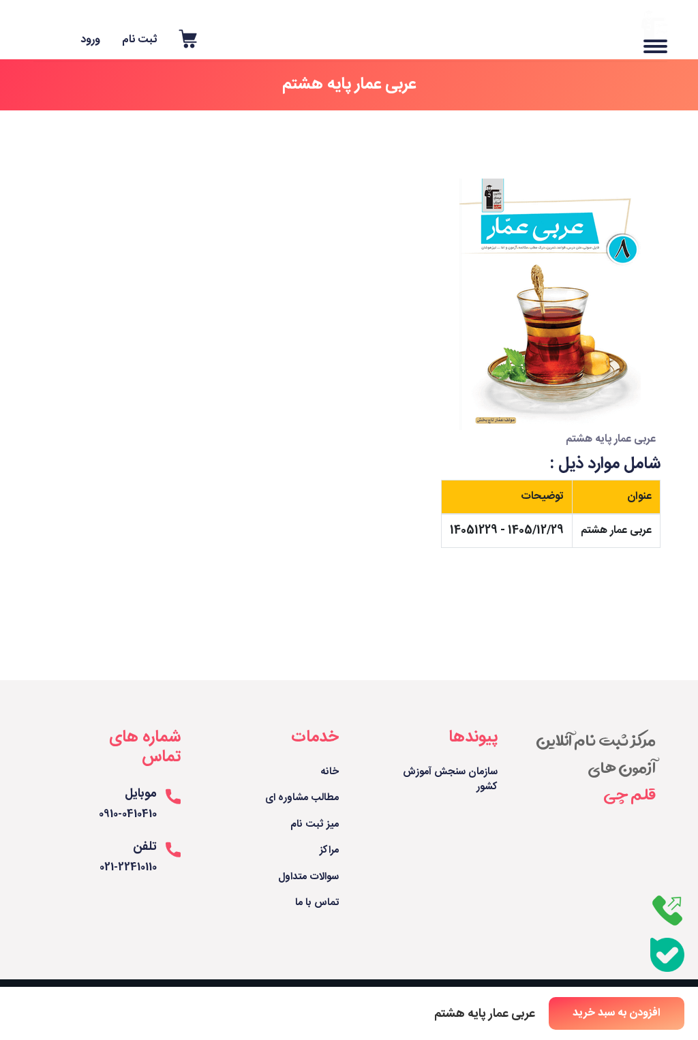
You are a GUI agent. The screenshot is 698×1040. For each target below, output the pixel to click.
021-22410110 (128, 868)
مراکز (329, 851)
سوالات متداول (308, 877)
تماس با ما (317, 903)
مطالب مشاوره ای (302, 798)
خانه (330, 772)
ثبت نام (139, 40)
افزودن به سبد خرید (617, 1013)
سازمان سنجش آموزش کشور (450, 780)
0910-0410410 (128, 815)
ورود (90, 40)
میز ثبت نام (314, 825)
